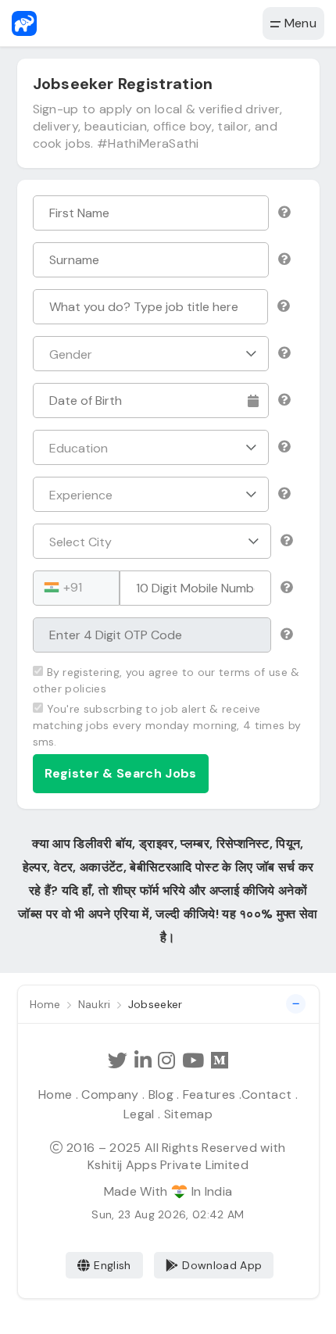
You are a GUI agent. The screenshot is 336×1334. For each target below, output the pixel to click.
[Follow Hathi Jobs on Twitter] (117, 1060)
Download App (222, 1265)
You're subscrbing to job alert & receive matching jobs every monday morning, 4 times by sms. (167, 725)
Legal (139, 1114)
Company (109, 1094)
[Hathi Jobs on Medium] (219, 1060)
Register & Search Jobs (121, 773)
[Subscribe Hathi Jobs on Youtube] (193, 1060)
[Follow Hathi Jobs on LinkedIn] (143, 1060)
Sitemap (188, 1114)
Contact (266, 1094)
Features (209, 1094)
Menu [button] (298, 23)
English (112, 1265)
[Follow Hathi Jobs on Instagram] (166, 1060)
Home (55, 1094)
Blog (160, 1094)
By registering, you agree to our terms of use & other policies (166, 680)
